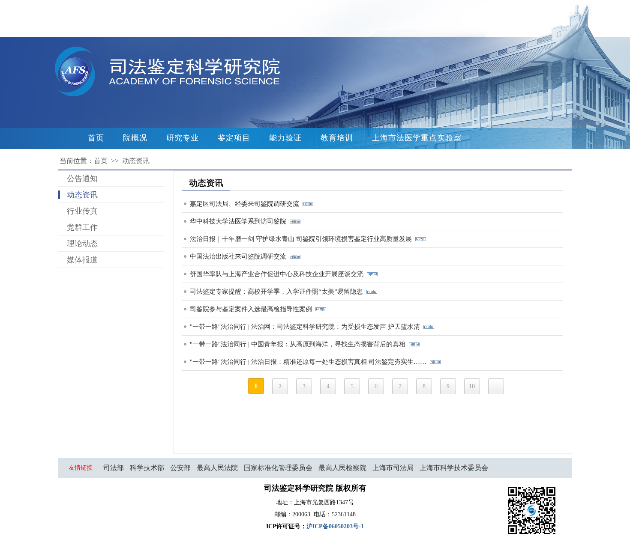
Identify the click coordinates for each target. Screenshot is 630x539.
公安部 (180, 467)
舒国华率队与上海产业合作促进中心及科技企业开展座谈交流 (278, 274)
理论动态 (82, 243)
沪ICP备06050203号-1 (335, 526)
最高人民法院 (217, 467)
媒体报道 (82, 260)
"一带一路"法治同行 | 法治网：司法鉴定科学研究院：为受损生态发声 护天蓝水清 (306, 326)
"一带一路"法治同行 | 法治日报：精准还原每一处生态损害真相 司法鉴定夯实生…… (310, 361)
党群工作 (82, 227)
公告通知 (82, 178)
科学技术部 (147, 467)
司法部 (113, 467)
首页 (96, 138)
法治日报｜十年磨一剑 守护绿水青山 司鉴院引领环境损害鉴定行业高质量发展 (302, 238)
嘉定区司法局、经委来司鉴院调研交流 (246, 203)
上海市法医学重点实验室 (417, 138)
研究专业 (182, 138)
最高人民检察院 (342, 467)
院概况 (135, 138)
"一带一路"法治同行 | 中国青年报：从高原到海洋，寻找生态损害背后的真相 (299, 344)
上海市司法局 (393, 467)
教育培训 (337, 138)
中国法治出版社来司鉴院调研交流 (240, 256)
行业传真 (82, 211)
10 (472, 386)
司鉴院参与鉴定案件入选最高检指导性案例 (252, 309)
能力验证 (285, 138)
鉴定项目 (234, 138)
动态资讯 (136, 160)
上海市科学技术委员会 (454, 467)
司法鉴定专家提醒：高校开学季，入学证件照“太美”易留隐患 (278, 291)
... (495, 386)
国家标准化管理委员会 (278, 467)
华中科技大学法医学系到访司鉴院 (240, 221)
